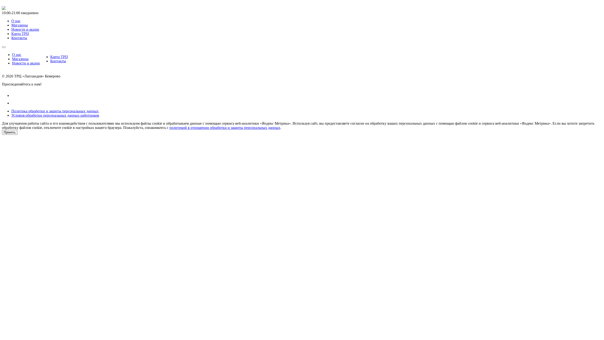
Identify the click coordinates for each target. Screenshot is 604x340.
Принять (10, 132)
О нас (16, 55)
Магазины (20, 59)
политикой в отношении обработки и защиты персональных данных (224, 128)
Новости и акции (26, 63)
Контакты (58, 61)
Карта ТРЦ (59, 57)
